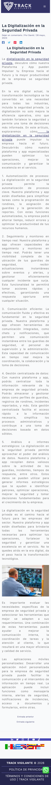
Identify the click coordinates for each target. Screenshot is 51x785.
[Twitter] (9, 42)
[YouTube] (33, 739)
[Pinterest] (15, 42)
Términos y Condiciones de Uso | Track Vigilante (27, 777)
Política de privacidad (27, 769)
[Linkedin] (21, 42)
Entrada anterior (25, 717)
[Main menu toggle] (44, 6)
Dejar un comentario (12, 35)
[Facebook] (3, 42)
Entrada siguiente (25, 722)
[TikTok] (39, 739)
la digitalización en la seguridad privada (25, 135)
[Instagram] (23, 739)
